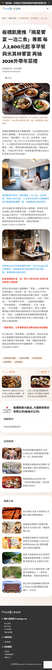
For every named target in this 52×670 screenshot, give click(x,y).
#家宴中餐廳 (24, 358)
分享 (9, 78)
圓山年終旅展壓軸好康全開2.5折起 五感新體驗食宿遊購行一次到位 (36, 587)
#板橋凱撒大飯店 (10, 358)
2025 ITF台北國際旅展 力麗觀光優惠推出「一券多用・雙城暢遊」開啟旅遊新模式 (36, 572)
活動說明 (7, 642)
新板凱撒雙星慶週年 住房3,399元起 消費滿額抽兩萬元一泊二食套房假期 (36, 453)
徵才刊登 (7, 626)
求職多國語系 (9, 654)
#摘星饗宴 (18, 362)
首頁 (4, 18)
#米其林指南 (36, 358)
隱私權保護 (8, 632)
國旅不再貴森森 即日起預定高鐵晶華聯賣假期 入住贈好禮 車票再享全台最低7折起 (36, 558)
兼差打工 (7, 657)
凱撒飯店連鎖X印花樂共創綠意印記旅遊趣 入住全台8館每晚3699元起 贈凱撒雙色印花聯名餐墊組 (36, 542)
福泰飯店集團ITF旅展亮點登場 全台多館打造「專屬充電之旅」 (36, 528)
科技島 (6, 652)
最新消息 (12, 18)
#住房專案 (7, 362)
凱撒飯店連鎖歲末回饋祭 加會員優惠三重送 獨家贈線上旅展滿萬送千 (36, 468)
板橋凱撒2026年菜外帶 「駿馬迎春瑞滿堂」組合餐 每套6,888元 (36, 482)
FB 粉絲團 (7, 629)
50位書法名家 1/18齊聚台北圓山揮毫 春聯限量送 (36, 513)
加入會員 (7, 624)
